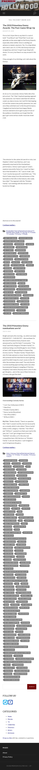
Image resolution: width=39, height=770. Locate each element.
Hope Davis (8, 529)
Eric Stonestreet (18, 265)
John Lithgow (9, 274)
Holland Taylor (20, 526)
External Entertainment (20, 231)
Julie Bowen (25, 565)
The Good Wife (9, 310)
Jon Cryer (20, 556)
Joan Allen (19, 550)
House (17, 529)
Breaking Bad (10, 231)
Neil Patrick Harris (24, 289)
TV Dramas (18, 234)
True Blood (8, 671)
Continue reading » (9, 225)
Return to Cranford (11, 622)
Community (8, 493)
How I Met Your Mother (12, 532)
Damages (26, 496)
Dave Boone (8, 259)
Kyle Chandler (21, 574)
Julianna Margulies (11, 565)
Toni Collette (9, 668)
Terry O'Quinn (9, 637)
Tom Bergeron (18, 665)
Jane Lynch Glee (19, 268)
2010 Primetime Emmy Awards (14, 241)
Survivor (19, 631)
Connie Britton (21, 493)
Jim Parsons (8, 271)
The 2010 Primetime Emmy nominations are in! (15, 326)
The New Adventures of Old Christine (17, 653)
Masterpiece (21, 589)
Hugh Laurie (28, 532)
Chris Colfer (24, 484)
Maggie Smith (9, 586)
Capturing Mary (21, 481)
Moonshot (15, 604)
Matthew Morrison (23, 592)
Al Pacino (30, 244)
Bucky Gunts (23, 253)
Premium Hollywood (20, 766)
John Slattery (9, 556)
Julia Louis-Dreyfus (11, 562)
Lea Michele (8, 583)
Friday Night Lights (26, 517)
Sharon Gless (9, 628)
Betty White (8, 250)
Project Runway (10, 616)
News (13, 232)
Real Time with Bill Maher (13, 619)
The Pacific (21, 310)
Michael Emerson (10, 598)
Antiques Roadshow (26, 472)
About (5, 753)
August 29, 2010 (8, 31)
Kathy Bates (8, 568)
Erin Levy (30, 265)
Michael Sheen (9, 601)
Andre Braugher (10, 472)
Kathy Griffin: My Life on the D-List (16, 571)
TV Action (32, 232)
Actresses (13, 453)
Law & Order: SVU (10, 283)
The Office (8, 656)
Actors (8, 453)
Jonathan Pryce (19, 559)
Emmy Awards (27, 262)
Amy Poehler (21, 469)
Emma (20, 511)
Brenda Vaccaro (10, 478)
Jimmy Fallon (20, 271)
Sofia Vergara (21, 628)
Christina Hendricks (11, 487)
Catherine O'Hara (10, 484)
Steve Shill (25, 298)
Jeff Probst (8, 547)
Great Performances (11, 523)
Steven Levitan (9, 301)
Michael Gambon (25, 598)
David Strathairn (22, 259)
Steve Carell (8, 631)
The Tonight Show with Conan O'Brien (17, 662)
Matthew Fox (9, 592)
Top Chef (24, 232)
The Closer (25, 304)
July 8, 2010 (7, 331)
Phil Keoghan (23, 613)
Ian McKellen (8, 535)
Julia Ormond (21, 274)
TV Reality (25, 234)
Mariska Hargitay (23, 586)
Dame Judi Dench (10, 499)
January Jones (9, 544)
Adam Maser (20, 244)
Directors (11, 727)
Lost (17, 583)
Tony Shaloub (22, 668)
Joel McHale (8, 553)
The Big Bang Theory (11, 304)
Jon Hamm (7, 559)
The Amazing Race (23, 637)
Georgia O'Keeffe (10, 520)
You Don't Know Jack (21, 313)
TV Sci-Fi (8, 456)
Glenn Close (29, 520)
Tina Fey (7, 665)
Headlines (7, 268)
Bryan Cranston (10, 253)
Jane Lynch (22, 541)
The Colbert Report (11, 644)
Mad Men (9, 232)
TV (28, 232)
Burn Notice (8, 481)
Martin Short (9, 589)
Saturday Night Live (11, 298)
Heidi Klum (7, 526)
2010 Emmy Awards (26, 238)
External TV (31, 231)
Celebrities (11, 725)
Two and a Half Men (22, 671)
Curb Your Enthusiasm (12, 496)
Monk (6, 604)
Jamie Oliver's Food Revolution (15, 538)
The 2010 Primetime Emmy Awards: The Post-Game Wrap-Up (19, 26)
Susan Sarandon (10, 634)
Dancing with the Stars (12, 502)
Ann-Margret (9, 247)
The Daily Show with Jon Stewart (15, 307)
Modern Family (9, 289)
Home (10, 716)
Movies (10, 719)
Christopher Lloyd (10, 256)
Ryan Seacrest (9, 625)
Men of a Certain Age (11, 595)
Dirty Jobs (16, 508)
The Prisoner (8, 659)
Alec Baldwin (18, 466)
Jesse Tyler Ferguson (23, 547)
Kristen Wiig (8, 574)
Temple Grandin (23, 301)
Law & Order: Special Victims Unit (15, 280)
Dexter (6, 262)
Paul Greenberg (21, 292)
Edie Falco (15, 262)
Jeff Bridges (21, 544)
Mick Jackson (23, 286)
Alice (28, 466)
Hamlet (24, 523)
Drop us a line (7, 738)
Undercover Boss (21, 674)
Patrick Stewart (10, 613)
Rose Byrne (25, 622)
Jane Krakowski (9, 541)
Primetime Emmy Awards (12, 295)
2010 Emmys (23, 460)
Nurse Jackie (8, 292)
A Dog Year (16, 463)
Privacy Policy (7, 757)
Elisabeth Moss (9, 511)
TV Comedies (10, 234)
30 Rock (7, 463)
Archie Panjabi (22, 247)
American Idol (9, 469)
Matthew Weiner (10, 286)
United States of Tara (12, 677)
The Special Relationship (24, 659)
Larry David (22, 577)
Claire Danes (25, 256)
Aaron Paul (8, 244)
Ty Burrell (8, 674)
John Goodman (21, 553)
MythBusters (26, 604)
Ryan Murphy (28, 295)
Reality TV (19, 232)
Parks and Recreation (11, 610)
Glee (20, 520)
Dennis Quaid (24, 505)
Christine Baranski (11, 490)
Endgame (20, 514)
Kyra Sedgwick (9, 277)
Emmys (6, 265)
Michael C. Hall (27, 595)
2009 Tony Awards (10, 238)
